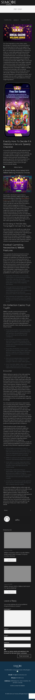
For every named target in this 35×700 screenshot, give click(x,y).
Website (6, 642)
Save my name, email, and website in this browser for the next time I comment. (16, 652)
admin (15, 20)
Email (6, 635)
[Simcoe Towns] (8, 2)
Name (6, 628)
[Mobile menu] (32, 2)
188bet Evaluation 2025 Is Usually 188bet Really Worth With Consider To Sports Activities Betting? (16, 554)
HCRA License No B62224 (17, 685)
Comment (7, 609)
